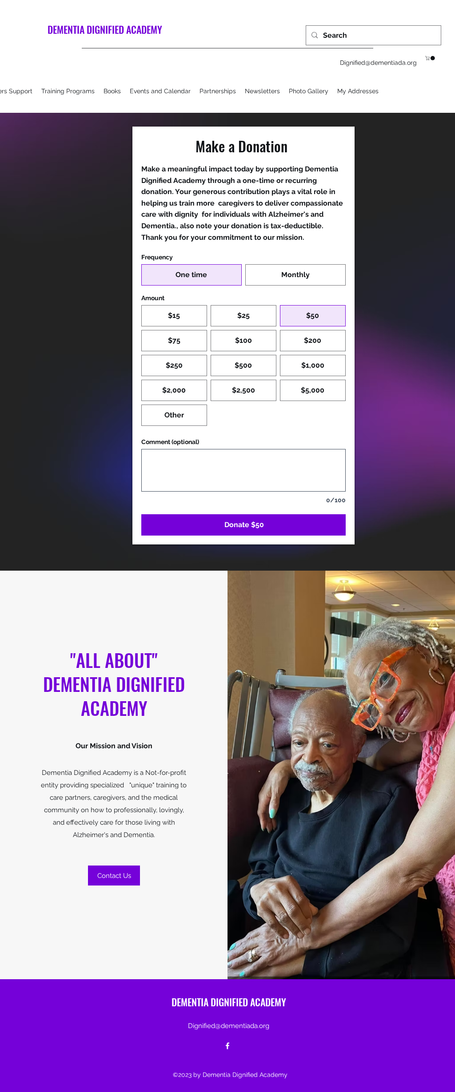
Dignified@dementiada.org (378, 62)
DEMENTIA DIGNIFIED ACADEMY (105, 29)
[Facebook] (227, 1045)
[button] (430, 58)
